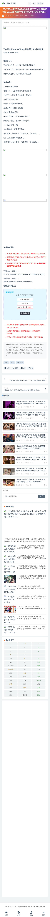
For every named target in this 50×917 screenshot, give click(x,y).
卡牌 (38, 669)
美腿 (38, 687)
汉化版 (39, 680)
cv (24, 651)
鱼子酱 (25, 695)
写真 (24, 669)
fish (25, 655)
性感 (24, 676)
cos (11, 651)
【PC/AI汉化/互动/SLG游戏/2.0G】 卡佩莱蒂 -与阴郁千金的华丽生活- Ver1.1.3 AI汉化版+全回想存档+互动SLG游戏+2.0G (25, 541)
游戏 (12, 363)
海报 (23, 368)
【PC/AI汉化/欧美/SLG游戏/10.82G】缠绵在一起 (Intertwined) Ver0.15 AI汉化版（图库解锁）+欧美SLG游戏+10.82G (31, 426)
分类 (18, 915)
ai (10, 647)
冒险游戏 (11, 669)
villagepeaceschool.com (25, 906)
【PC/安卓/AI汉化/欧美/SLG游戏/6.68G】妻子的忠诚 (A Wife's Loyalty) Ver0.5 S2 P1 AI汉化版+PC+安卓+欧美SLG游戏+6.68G (31, 459)
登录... (7, 496)
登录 (41, 3)
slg (25, 662)
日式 (38, 676)
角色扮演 (20, 363)
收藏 (16, 368)
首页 (13, 22)
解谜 (10, 691)
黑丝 (38, 695)
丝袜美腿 (11, 665)
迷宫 (24, 691)
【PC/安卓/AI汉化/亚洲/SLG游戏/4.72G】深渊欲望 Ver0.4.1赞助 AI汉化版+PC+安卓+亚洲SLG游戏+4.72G (31, 415)
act (25, 644)
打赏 (8, 368)
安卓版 (18, 407)
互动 (24, 665)
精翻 (24, 687)
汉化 (24, 680)
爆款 (38, 684)
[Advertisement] (25, 799)
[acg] (3, 16)
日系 (10, 680)
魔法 (10, 695)
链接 (31, 368)
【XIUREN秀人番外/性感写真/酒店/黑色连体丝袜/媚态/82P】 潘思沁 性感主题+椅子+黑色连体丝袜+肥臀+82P (31, 548)
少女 (10, 676)
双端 (10, 673)
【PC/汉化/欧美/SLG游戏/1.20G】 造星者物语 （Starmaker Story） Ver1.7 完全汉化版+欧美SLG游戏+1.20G (31, 629)
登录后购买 (25, 313)
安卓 (24, 673)
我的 (31, 915)
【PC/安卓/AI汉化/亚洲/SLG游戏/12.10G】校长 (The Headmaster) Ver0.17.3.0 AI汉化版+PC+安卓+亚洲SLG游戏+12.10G (31, 471)
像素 (38, 665)
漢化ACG (8, 16)
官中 (38, 673)
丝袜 (38, 662)
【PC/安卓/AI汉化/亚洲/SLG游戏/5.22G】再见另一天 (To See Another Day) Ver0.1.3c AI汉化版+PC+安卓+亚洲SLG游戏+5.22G (31, 437)
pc (39, 658)
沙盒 (10, 684)
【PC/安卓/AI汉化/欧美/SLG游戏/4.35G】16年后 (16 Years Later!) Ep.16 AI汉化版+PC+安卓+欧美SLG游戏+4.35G (31, 448)
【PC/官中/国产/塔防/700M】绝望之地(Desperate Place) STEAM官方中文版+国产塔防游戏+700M (31, 568)
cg (38, 647)
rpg (11, 662)
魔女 (38, 691)
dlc (11, 655)
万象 (6, 363)
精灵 (10, 687)
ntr (11, 658)
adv (39, 644)
